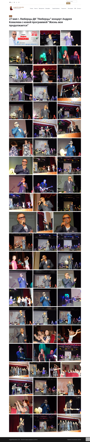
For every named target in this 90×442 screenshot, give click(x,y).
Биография (47, 8)
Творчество (63, 8)
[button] (24, 38)
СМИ (75, 8)
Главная (31, 8)
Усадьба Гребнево (55, 8)
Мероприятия (41, 8)
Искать (68, 3)
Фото (11, 16)
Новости (36, 8)
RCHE (36, 439)
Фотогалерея (70, 8)
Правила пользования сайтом (74, 439)
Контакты (79, 8)
